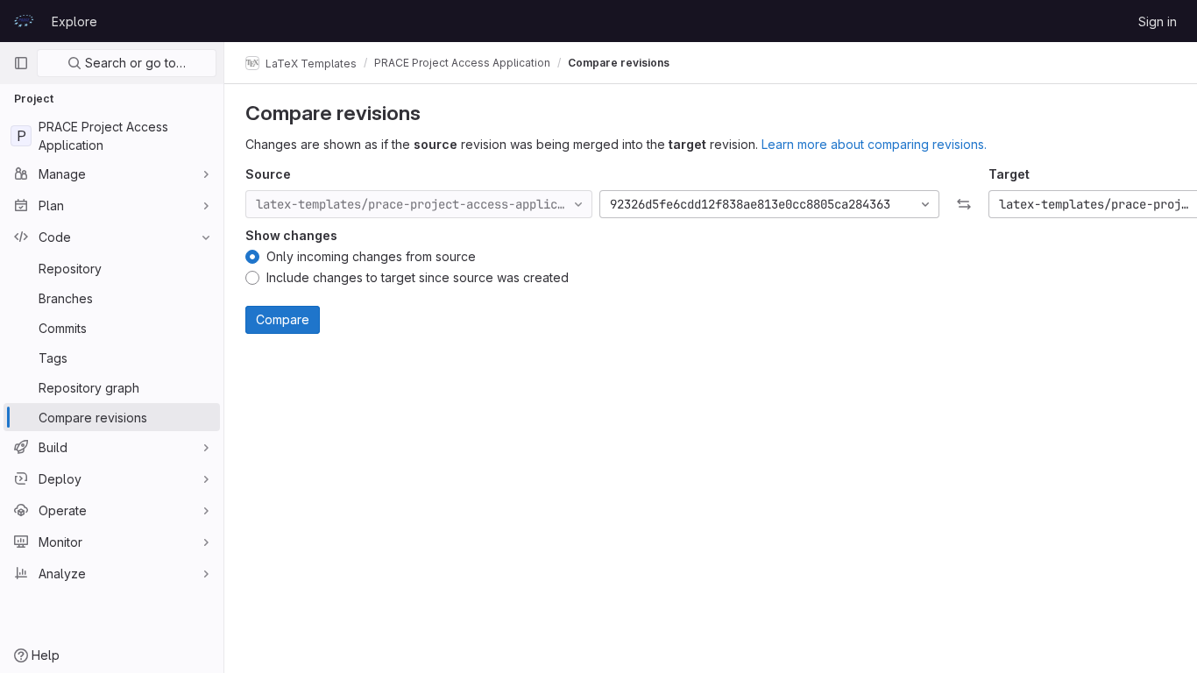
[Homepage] (24, 21)
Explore (74, 21)
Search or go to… (133, 62)
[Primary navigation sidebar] (21, 63)
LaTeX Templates (310, 62)
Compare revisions (618, 62)
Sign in (1157, 21)
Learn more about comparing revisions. (874, 144)
